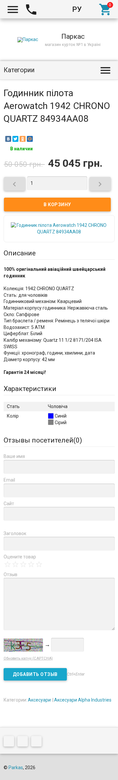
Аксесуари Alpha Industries (82, 700)
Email (9, 480)
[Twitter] (15, 139)
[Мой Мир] (30, 139)
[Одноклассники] (23, 139)
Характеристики (30, 389)
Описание (20, 253)
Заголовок (15, 533)
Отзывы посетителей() (43, 440)
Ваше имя (14, 456)
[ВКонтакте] (8, 139)
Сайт (9, 503)
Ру (77, 9)
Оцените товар (20, 556)
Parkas (16, 767)
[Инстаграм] (38, 742)
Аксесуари (39, 700)
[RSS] (24, 742)
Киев (50, 9)
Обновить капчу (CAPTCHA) (28, 658)
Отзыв (10, 574)
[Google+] (10, 742)
